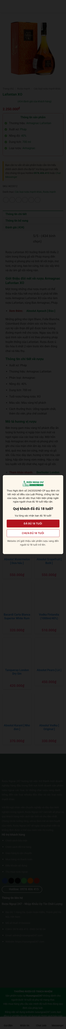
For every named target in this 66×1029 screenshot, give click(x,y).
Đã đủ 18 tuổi (33, 523)
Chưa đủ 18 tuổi (33, 533)
